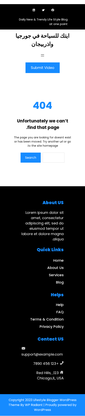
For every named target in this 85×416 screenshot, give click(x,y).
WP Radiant (34, 405)
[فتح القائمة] (42, 55)
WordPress (42, 410)
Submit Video (42, 67)
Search (30, 157)
